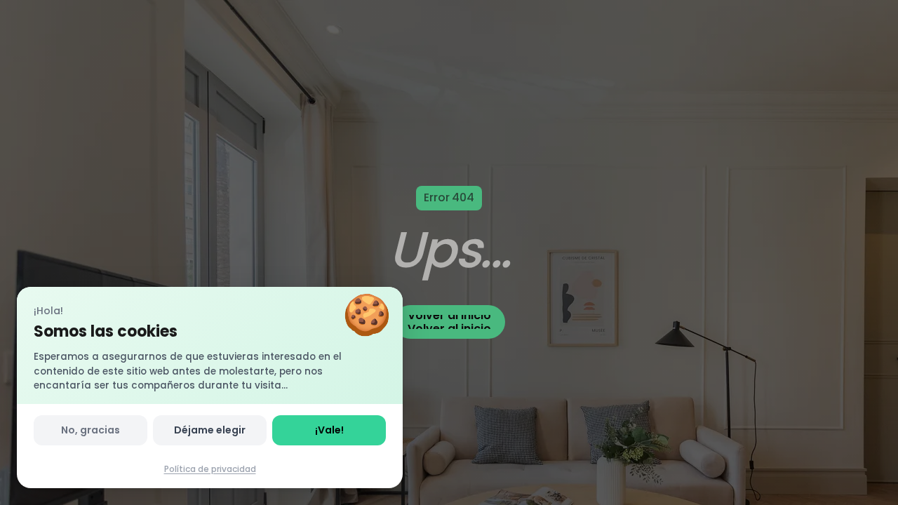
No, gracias (90, 430)
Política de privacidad (210, 469)
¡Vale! (329, 430)
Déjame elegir (210, 430)
